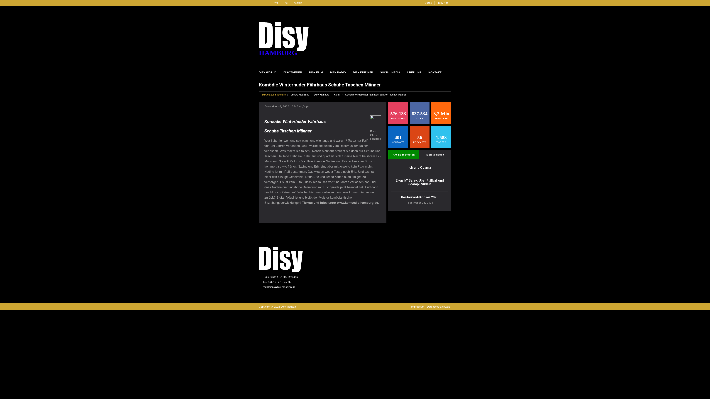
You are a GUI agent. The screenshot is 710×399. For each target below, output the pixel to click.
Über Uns (414, 72)
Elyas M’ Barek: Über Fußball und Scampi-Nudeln (420, 182)
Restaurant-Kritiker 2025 (419, 197)
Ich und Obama (419, 167)
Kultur (337, 94)
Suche (428, 2)
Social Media (390, 72)
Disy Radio (338, 72)
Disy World (267, 72)
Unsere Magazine (299, 94)
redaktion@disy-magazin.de (279, 286)
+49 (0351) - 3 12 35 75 (277, 281)
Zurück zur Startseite (274, 94)
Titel (285, 2)
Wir (276, 2)
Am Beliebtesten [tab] (404, 154)
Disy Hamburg (321, 94)
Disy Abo (443, 2)
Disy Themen (292, 72)
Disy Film (316, 72)
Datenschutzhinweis (438, 306)
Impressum (417, 306)
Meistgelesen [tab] (435, 154)
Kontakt (298, 2)
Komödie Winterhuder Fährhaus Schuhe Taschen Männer (375, 94)
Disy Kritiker (363, 72)
